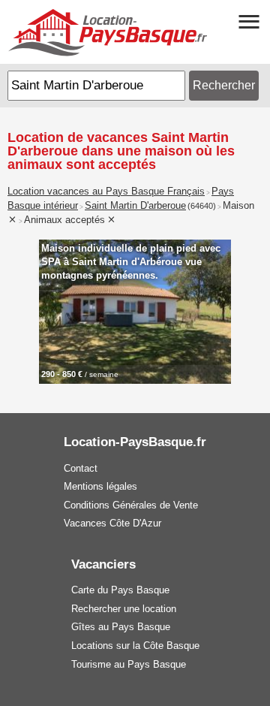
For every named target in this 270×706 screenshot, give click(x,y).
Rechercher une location (123, 608)
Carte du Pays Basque (120, 590)
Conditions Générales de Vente (131, 505)
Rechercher (224, 85)
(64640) (202, 205)
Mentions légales (100, 486)
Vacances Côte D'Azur (112, 523)
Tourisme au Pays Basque (128, 664)
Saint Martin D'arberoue (135, 206)
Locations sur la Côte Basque (135, 645)
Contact (81, 468)
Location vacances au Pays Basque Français (106, 191)
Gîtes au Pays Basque (120, 626)
